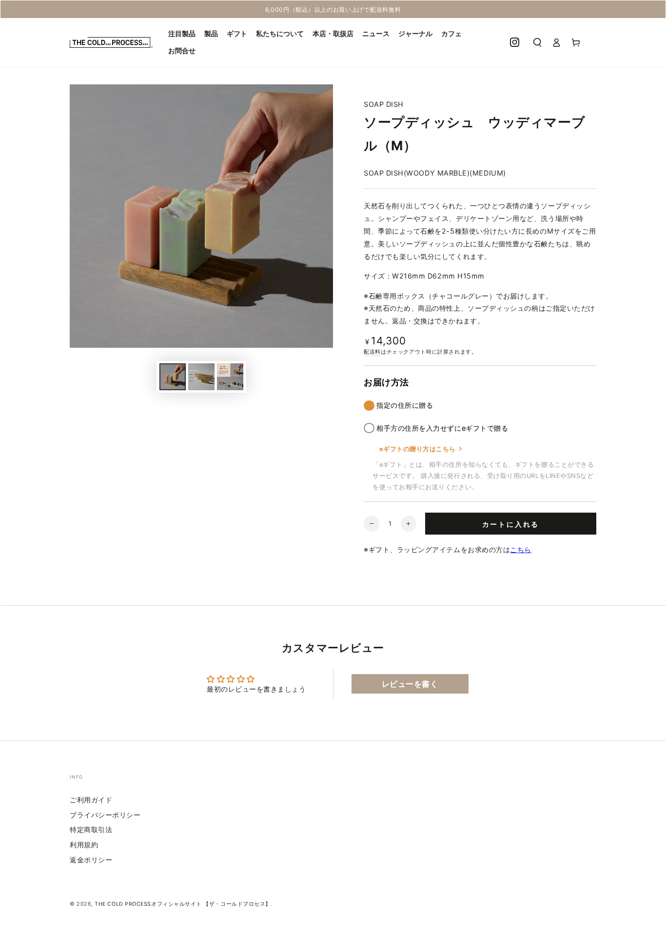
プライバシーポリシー (105, 815)
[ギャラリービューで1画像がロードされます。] (172, 376)
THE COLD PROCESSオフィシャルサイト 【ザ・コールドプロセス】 (183, 904)
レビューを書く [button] (410, 684)
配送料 (372, 352)
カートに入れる (511, 524)
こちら (520, 549)
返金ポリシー (91, 860)
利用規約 (84, 844)
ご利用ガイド (91, 800)
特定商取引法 (91, 829)
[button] (537, 42)
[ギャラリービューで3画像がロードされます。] (230, 376)
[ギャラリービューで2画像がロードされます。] (201, 376)
